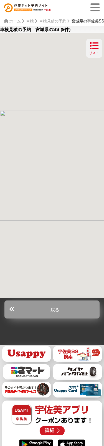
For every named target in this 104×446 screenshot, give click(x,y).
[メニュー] (96, 7)
